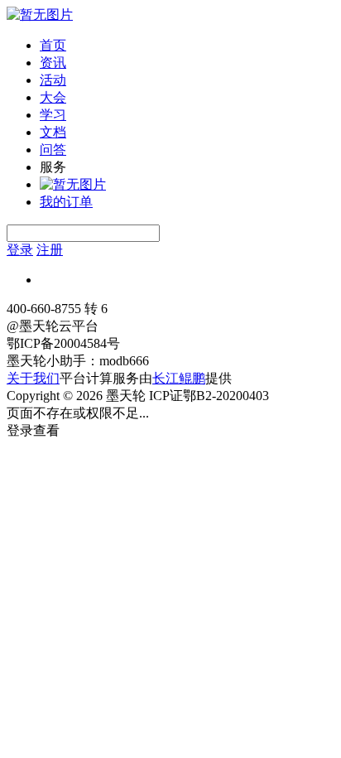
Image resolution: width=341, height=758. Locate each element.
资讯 (53, 63)
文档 (53, 132)
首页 (53, 45)
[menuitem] (187, 46)
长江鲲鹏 (178, 378)
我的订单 (66, 202)
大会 (53, 97)
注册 (49, 250)
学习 (53, 115)
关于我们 (33, 378)
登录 (20, 250)
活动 (53, 80)
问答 (53, 149)
